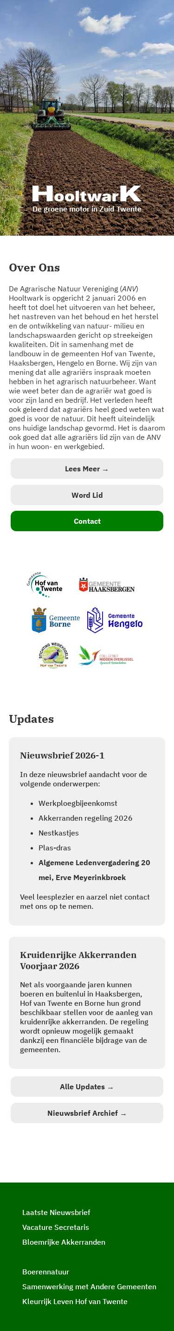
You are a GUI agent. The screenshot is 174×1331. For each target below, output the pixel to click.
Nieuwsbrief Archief (87, 1113)
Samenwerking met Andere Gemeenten (89, 1286)
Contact (87, 521)
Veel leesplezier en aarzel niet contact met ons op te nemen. (85, 830)
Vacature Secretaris (55, 1227)
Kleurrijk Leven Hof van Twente (75, 1301)
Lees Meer (87, 468)
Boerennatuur (45, 1271)
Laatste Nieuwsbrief (56, 1212)
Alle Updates (87, 1086)
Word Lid (87, 495)
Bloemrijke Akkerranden (63, 1242)
